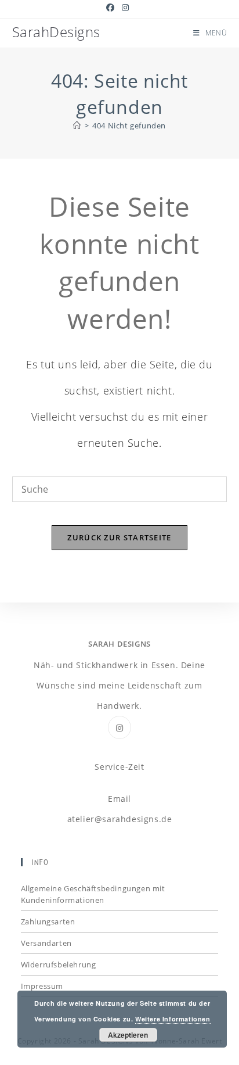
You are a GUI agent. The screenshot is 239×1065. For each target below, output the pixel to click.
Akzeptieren (128, 1035)
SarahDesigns (56, 31)
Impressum (42, 986)
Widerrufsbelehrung (58, 964)
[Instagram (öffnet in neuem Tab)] (125, 7)
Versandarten (46, 943)
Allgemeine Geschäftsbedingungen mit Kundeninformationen (93, 894)
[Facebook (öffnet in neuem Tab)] (112, 7)
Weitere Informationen (173, 1018)
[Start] (77, 125)
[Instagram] (119, 727)
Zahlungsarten (48, 921)
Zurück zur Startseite (119, 537)
